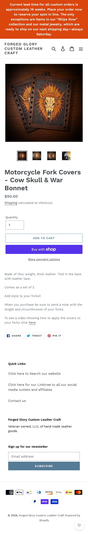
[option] (22, 156)
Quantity (12, 217)
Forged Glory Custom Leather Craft (24, 48)
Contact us (17, 401)
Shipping (11, 203)
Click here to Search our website (34, 374)
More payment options (44, 259)
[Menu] (80, 48)
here (32, 322)
